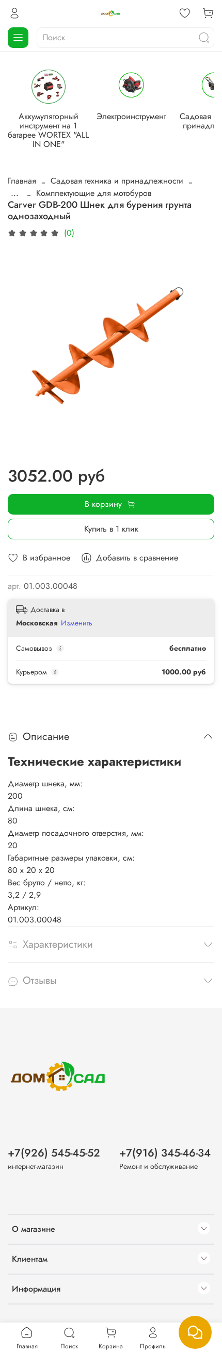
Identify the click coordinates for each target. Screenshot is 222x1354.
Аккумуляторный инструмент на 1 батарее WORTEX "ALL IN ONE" (48, 130)
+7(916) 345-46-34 (165, 1153)
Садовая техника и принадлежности (117, 181)
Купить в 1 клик (111, 529)
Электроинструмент (131, 116)
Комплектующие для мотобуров (93, 193)
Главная (22, 181)
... (15, 193)
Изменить (76, 623)
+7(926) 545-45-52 (54, 1153)
